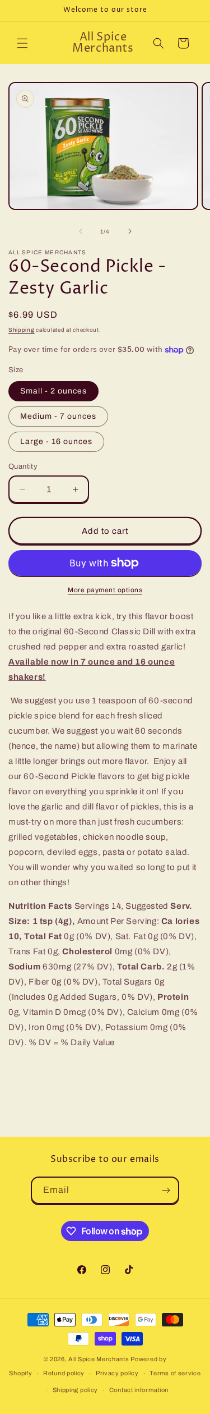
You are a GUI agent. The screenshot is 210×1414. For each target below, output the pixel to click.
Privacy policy (117, 1373)
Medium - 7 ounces (58, 416)
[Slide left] (80, 231)
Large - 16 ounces (56, 441)
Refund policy (64, 1373)
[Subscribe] (165, 1190)
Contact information (139, 1389)
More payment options (105, 590)
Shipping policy (76, 1389)
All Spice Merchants (98, 1359)
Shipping (21, 330)
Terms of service (175, 1373)
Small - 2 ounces (53, 391)
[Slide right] (130, 231)
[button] (22, 43)
